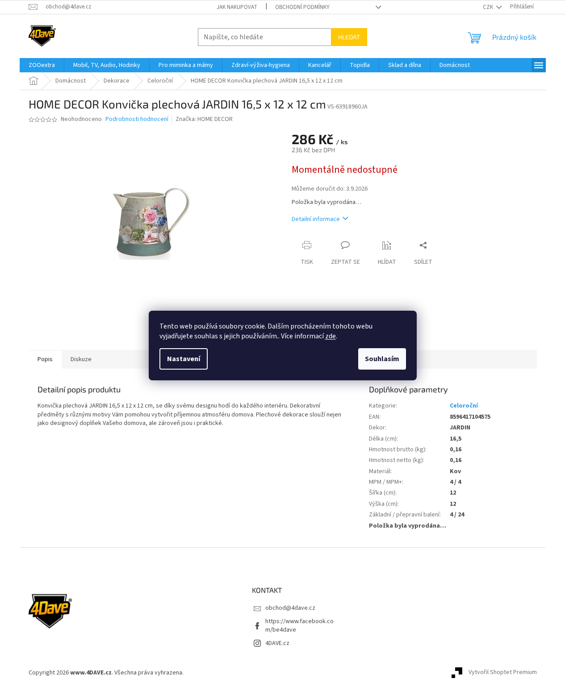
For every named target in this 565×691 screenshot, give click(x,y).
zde (330, 336)
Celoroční (464, 405)
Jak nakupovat (237, 7)
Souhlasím (382, 359)
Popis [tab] (45, 359)
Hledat (349, 37)
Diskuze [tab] (81, 359)
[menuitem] (42, 65)
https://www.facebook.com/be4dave (299, 625)
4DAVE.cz (277, 643)
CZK (488, 7)
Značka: (204, 119)
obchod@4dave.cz (290, 608)
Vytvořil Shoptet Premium (503, 672)
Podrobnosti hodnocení (136, 119)
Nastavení (183, 359)
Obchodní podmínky (302, 7)
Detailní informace (316, 219)
